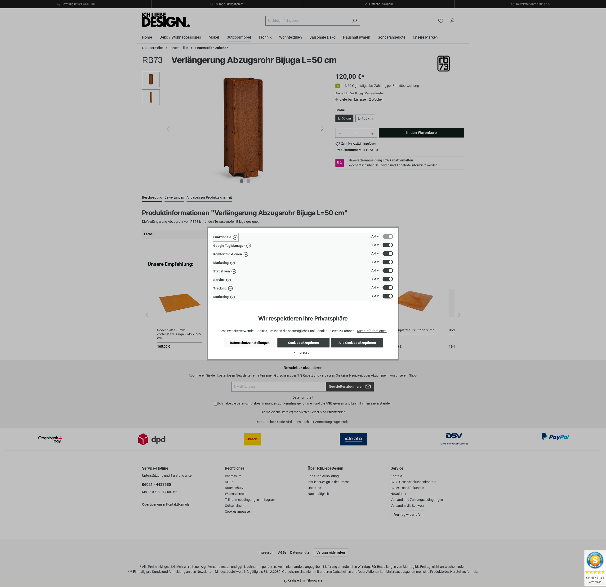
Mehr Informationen (372, 331)
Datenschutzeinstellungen (250, 343)
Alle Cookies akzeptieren (357, 343)
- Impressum (303, 352)
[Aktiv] (388, 236)
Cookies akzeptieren (303, 343)
